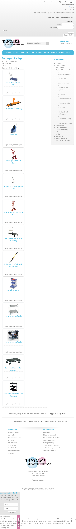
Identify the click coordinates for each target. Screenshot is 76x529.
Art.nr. (4, 66)
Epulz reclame (49, 490)
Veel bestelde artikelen (63, 141)
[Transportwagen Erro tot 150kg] (13, 76)
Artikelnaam (6, 63)
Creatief (22, 52)
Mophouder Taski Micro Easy (13, 109)
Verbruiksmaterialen (65, 103)
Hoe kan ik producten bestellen (51, 438)
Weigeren (5, 528)
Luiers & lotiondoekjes (65, 74)
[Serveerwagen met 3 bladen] (13, 335)
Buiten (53, 52)
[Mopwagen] (13, 128)
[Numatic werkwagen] (13, 283)
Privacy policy (11, 453)
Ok (1, 528)
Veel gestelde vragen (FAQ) (50, 450)
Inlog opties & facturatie (49, 435)
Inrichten (58, 134)
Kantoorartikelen (61, 127)
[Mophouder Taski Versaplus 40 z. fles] (13, 179)
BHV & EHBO (63, 79)
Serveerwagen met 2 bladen (13, 316)
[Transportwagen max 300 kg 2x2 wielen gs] (13, 231)
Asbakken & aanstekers (66, 123)
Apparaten (62, 108)
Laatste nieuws (54, 2)
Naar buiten (59, 136)
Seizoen (68, 52)
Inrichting (46, 52)
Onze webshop (11, 435)
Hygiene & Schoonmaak (63, 70)
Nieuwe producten (61, 139)
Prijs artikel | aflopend (9, 61)
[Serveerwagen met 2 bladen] (13, 309)
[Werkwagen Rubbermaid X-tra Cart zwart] (13, 387)
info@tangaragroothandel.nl (38, 476)
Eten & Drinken (60, 52)
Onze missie (11, 440)
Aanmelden (69, 22)
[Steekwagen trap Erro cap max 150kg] (13, 205)
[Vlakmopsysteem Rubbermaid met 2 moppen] (13, 257)
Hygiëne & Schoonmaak (12, 52)
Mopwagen (13, 135)
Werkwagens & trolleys (65, 119)
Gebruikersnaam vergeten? (67, 17)
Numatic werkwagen (13, 290)
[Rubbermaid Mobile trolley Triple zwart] (13, 361)
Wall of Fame (60, 68)
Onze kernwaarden (12, 443)
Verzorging (62, 94)
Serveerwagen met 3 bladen (13, 342)
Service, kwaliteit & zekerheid (51, 445)
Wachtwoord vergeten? (53, 17)
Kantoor (28, 52)
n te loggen (51, 414)
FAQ (60, 2)
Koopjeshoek (60, 125)
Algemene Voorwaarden (14, 450)
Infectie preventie (64, 83)
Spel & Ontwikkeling (37, 52)
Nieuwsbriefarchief (12, 448)
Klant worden (46, 432)
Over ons (46, 2)
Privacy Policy (37, 490)
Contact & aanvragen (48, 440)
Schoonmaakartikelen (65, 99)
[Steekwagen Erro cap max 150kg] (13, 154)
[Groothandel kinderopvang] (38, 468)
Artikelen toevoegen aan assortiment (53, 448)
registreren (62, 414)
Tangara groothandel (13, 432)
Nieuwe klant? (68, 35)
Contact (64, 2)
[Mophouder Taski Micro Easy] (13, 102)
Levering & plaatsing (48, 443)
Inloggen (70, 2)
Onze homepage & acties (14, 438)
